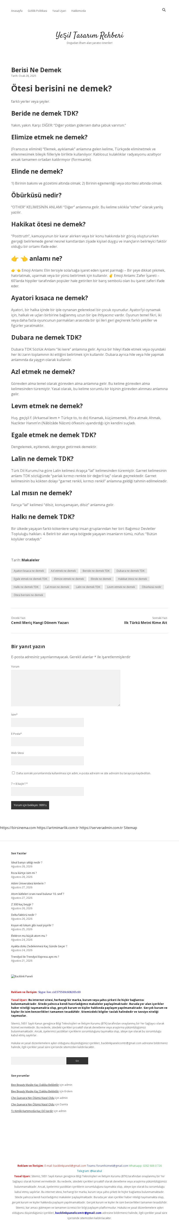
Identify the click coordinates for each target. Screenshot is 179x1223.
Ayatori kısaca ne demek (29, 571)
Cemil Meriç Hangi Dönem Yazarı (40, 622)
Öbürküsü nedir (151, 587)
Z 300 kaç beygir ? (22, 904)
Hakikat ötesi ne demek (132, 579)
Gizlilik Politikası (37, 11)
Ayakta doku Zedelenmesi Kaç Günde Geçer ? (39, 946)
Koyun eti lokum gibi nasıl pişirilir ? (32, 925)
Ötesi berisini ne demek (28, 595)
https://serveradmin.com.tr (101, 827)
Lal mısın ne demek (57, 587)
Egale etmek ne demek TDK (30, 579)
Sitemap (130, 827)
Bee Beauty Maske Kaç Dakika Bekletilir (35, 1085)
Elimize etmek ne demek (69, 579)
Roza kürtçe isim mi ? (24, 873)
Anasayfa (16, 11)
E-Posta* (16, 734)
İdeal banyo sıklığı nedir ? (26, 862)
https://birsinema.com (18, 827)
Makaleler (31, 560)
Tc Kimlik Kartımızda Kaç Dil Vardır (32, 1111)
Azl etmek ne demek (63, 571)
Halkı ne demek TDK (26, 587)
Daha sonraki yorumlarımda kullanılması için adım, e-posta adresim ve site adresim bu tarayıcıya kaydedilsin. (83, 773)
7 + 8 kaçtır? (19, 784)
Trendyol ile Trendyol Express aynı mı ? (35, 957)
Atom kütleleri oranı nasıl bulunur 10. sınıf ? (37, 894)
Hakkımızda (78, 11)
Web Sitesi (17, 753)
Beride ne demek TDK (96, 571)
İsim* (14, 714)
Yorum (15, 666)
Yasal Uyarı (59, 11)
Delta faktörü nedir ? (23, 915)
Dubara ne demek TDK (131, 571)
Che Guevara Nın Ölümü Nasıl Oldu (32, 1098)
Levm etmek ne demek (121, 587)
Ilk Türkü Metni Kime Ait (145, 622)
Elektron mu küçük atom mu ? (29, 936)
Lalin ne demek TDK (88, 587)
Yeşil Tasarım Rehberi (89, 35)
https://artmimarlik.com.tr (58, 827)
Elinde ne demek (101, 579)
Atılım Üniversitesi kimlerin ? (28, 883)
